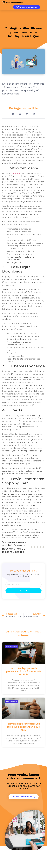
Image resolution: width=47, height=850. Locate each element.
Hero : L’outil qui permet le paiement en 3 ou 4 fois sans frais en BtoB (23, 671)
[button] (12, 113)
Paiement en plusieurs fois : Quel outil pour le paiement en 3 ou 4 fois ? (23, 727)
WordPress (16, 173)
